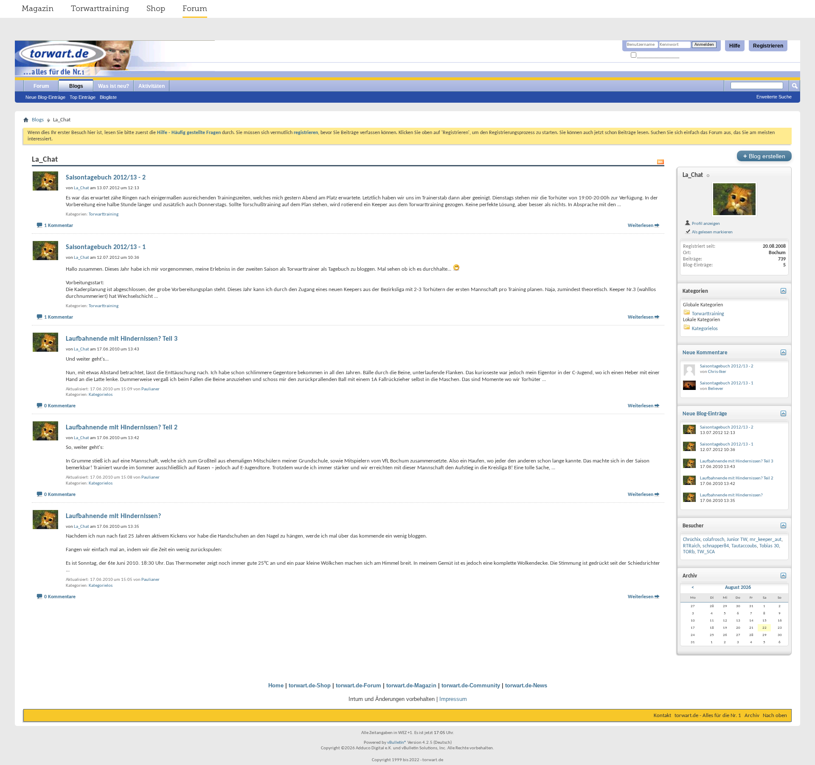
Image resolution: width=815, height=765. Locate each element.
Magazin (37, 8)
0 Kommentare (60, 406)
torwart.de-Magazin (411, 685)
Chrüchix (691, 539)
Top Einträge (83, 97)
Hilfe (734, 46)
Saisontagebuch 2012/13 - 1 (106, 247)
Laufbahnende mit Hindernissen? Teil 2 (121, 427)
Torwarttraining (100, 8)
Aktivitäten (151, 86)
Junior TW (737, 539)
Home (276, 685)
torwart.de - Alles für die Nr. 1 (707, 715)
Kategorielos (100, 394)
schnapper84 (716, 546)
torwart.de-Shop (310, 685)
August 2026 (738, 587)
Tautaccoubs (744, 546)
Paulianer (150, 389)
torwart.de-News (526, 685)
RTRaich (691, 546)
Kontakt (662, 715)
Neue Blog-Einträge (45, 97)
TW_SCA (706, 552)
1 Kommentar (58, 225)
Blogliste (108, 97)
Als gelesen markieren (712, 232)
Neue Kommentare (705, 353)
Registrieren (768, 46)
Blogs (76, 86)
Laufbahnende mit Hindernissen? (113, 516)
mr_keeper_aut (765, 539)
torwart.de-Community (470, 685)
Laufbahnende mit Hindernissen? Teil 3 (121, 339)
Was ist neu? (113, 86)
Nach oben (775, 715)
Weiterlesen (640, 225)
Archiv (752, 715)
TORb (688, 552)
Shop (155, 8)
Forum (195, 8)
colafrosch (713, 539)
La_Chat (693, 175)
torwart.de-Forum (358, 685)
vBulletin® (397, 742)
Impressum (453, 699)
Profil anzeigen (705, 223)
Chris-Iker (717, 372)
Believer (715, 389)
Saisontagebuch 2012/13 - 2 (106, 177)
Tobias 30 (769, 546)
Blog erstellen (764, 156)
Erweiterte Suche (774, 96)
